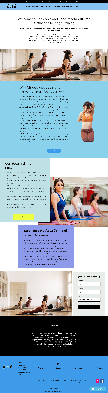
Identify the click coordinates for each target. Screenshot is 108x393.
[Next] (99, 336)
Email (79, 296)
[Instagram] (97, 381)
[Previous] (9, 336)
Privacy (56, 388)
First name (80, 280)
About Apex (22, 365)
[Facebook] (102, 381)
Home (20, 363)
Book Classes (22, 370)
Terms (51, 388)
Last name (80, 288)
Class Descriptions (23, 372)
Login (19, 374)
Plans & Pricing (22, 367)
